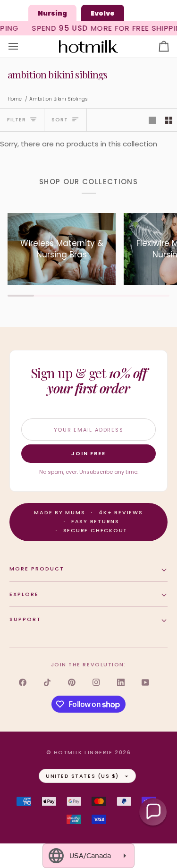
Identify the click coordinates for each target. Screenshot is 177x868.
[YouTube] (145, 682)
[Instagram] (96, 682)
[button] (153, 811)
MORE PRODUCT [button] (36, 568)
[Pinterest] (71, 682)
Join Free (88, 453)
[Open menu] (22, 46)
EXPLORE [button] (24, 594)
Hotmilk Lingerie (83, 752)
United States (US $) (82, 776)
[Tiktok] (47, 682)
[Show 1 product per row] (152, 120)
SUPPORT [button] (25, 619)
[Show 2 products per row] (168, 120)
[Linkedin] (121, 682)
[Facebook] (22, 682)
